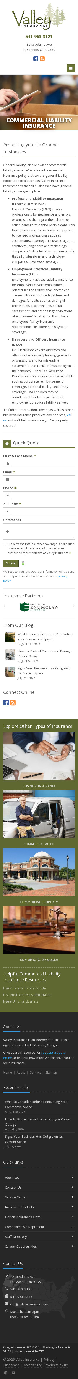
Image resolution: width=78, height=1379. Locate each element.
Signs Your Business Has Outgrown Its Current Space (44, 673)
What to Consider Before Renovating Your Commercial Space (45, 639)
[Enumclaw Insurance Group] (39, 607)
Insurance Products (19, 1207)
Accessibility (33, 1365)
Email (9, 472)
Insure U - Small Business (20, 1001)
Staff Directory (16, 1236)
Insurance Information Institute (24, 988)
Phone (10, 488)
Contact (35, 1072)
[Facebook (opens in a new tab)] (35, 58)
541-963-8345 (21, 1296)
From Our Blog (18, 625)
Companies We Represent (24, 1226)
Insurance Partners (23, 596)
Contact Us (13, 1187)
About (21, 1072)
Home (7, 1072)
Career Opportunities (21, 1246)
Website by (57, 1365)
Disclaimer (11, 1365)
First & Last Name (19, 456)
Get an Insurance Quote (23, 1217)
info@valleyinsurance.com (29, 1304)
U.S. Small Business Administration (27, 995)
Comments (12, 519)
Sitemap (51, 1072)
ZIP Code (12, 503)
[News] (42, 58)
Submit (11, 563)
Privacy (49, 1359)
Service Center (16, 1197)
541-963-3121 (21, 1289)
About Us (12, 1177)
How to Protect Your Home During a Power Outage (45, 656)
